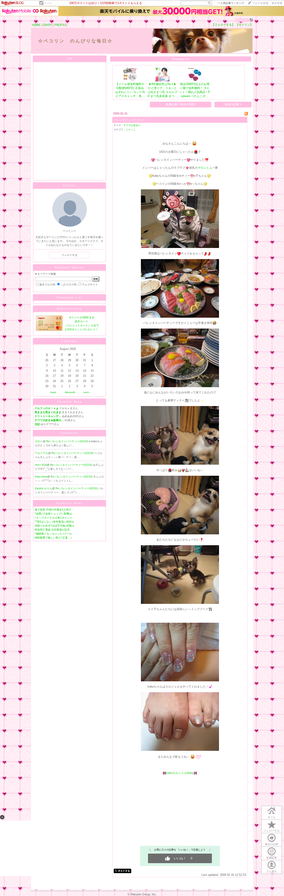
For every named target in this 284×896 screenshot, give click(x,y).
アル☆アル (41, 453)
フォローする (69, 255)
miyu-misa (41, 476)
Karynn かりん (43, 488)
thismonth (70, 392)
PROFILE (60, 25)
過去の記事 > (233, 104)
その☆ (39, 441)
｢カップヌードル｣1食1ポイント (53, 517)
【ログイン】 (244, 24)
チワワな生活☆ (131, 125)
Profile (69, 185)
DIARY (47, 25)
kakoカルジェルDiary (179, 773)
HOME (36, 25)
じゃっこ (131, 129)
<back (53, 392)
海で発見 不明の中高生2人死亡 (53, 509)
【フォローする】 (223, 24)
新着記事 (271, 857)
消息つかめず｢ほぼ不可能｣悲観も (55, 525)
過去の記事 (271, 844)
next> (86, 392)
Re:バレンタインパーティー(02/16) (67, 441)
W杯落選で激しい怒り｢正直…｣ (53, 537)
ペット (48, 3)
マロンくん (205, 167)
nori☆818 (41, 464)
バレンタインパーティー (129, 120)
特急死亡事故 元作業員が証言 (52, 529)
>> (230, 3)
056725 (242, 20)
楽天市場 (277, 3)
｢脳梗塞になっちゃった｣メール (53, 533)
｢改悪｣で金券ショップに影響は (53, 513)
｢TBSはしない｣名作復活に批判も (54, 521)
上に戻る (271, 871)
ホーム (272, 817)
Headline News (69, 503)
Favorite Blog (69, 401)
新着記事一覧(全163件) (180, 104)
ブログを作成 (260, 3)
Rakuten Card (69, 308)
